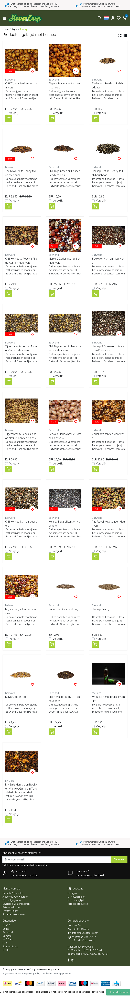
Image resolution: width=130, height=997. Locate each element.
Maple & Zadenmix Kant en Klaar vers (64, 260)
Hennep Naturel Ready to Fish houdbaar (108, 173)
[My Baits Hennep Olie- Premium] (108, 673)
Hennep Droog (100, 609)
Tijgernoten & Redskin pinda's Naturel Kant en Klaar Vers (21, 436)
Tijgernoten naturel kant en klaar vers (64, 85)
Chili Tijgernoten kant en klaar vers (21, 85)
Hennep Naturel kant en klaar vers (64, 523)
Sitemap (58, 973)
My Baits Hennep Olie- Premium (108, 698)
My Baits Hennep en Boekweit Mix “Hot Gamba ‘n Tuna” (21, 786)
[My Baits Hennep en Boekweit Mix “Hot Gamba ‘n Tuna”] (21, 761)
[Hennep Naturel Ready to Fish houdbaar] (108, 147)
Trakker (6, 950)
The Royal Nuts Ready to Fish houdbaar (21, 173)
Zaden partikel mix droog (63, 609)
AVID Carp (8, 939)
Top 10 (6, 925)
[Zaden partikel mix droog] (65, 586)
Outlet (6, 928)
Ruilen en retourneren (14, 914)
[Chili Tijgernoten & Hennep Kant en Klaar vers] (65, 323)
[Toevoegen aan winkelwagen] (8, 118)
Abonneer (119, 859)
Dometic (7, 936)
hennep (24, 29)
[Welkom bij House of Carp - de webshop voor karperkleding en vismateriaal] (25, 18)
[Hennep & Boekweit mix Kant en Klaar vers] (108, 323)
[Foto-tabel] (120, 35)
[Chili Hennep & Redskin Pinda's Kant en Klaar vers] (21, 235)
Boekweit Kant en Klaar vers (108, 260)
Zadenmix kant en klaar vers (108, 436)
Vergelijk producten (78, 903)
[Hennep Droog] (108, 586)
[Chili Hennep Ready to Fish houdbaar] (65, 673)
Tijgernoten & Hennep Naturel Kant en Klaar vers (21, 348)
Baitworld (8, 932)
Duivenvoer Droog (16, 696)
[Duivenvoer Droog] (21, 673)
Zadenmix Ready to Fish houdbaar (108, 85)
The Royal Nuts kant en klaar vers (108, 523)
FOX (5, 943)
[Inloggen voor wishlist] (32, 71)
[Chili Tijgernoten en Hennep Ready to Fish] (65, 147)
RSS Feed (67, 973)
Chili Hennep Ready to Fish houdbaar (64, 698)
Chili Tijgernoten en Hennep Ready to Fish (64, 173)
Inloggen (72, 893)
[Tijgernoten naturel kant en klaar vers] (65, 60)
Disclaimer (47, 973)
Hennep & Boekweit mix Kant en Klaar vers (108, 348)
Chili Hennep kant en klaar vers (21, 523)
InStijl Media (53, 969)
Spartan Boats (10, 946)
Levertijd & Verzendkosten (16, 903)
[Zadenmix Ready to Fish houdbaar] (108, 60)
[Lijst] (125, 35)
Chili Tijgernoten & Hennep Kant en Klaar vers (65, 348)
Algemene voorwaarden (15, 896)
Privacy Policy (10, 911)
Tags (14, 29)
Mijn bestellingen (76, 896)
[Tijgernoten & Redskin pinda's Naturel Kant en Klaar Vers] (21, 410)
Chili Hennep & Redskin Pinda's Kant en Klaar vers (21, 260)
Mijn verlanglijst (76, 900)
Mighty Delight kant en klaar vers (21, 611)
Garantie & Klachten (13, 893)
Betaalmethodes (11, 907)
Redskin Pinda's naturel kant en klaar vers (65, 436)
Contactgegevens (12, 900)
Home (5, 29)
